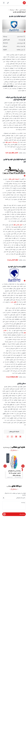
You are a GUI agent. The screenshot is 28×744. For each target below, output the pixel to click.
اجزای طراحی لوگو (18, 225)
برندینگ (12, 10)
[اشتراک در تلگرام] (20, 436)
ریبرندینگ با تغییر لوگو (11, 142)
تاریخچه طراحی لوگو (14, 179)
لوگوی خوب (13, 302)
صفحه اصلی (23, 10)
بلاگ (17, 10)
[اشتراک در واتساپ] (12, 436)
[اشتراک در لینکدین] (16, 436)
